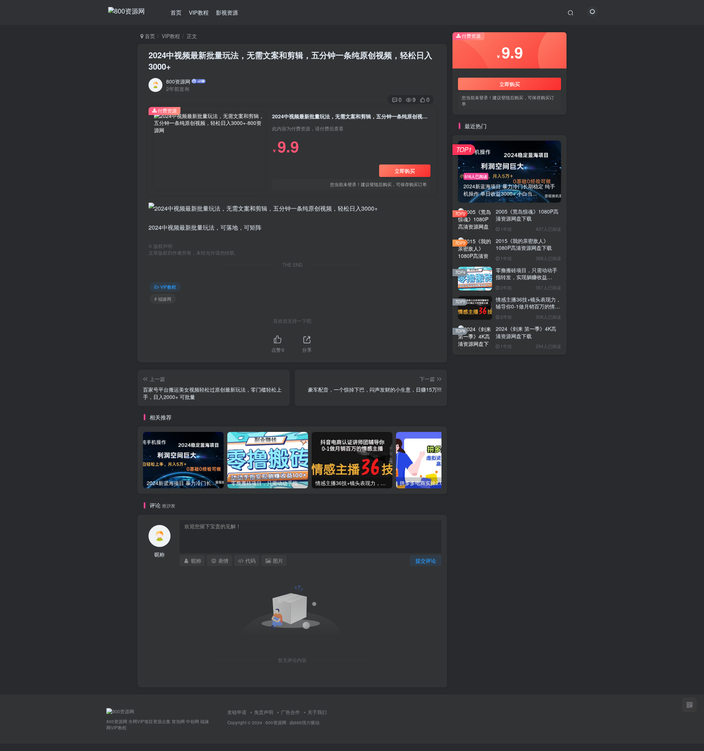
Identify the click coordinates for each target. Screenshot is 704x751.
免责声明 (263, 712)
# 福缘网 (162, 299)
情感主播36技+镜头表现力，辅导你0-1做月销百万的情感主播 (528, 306)
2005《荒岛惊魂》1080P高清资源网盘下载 (527, 215)
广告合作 (290, 712)
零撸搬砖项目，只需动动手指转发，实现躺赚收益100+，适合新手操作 (526, 277)
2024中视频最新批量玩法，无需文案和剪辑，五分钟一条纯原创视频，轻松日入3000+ (290, 60)
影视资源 (227, 12)
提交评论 (425, 560)
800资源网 (178, 81)
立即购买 (405, 170)
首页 (176, 12)
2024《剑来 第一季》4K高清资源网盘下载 (526, 332)
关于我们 (317, 712)
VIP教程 (199, 12)
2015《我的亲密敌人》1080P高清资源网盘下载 (524, 244)
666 (298, 722)
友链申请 (236, 712)
